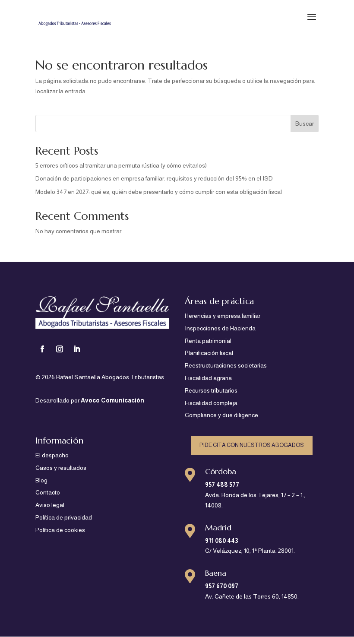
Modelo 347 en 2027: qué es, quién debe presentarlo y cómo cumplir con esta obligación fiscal (158, 191)
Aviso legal (49, 504)
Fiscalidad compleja (211, 402)
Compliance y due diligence (221, 415)
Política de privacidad (63, 517)
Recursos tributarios (211, 390)
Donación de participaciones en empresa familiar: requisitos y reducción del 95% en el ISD (154, 178)
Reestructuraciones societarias (226, 365)
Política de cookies (60, 529)
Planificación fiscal (209, 352)
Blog (41, 480)
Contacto (47, 492)
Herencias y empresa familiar (222, 315)
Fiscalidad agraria (208, 377)
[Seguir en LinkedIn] (77, 349)
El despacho (52, 455)
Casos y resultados (60, 467)
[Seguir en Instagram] (59, 349)
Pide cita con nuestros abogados (251, 445)
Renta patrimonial (208, 340)
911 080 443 (221, 540)
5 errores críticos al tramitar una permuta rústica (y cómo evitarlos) (121, 165)
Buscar (304, 123)
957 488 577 (222, 484)
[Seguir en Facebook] (42, 349)
